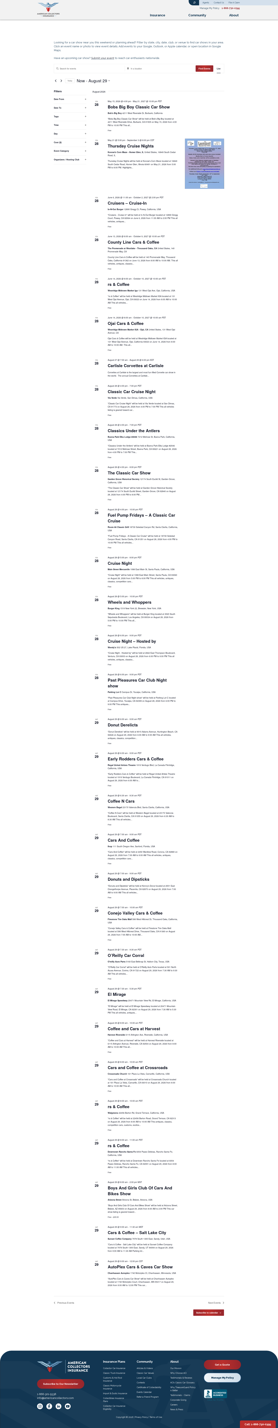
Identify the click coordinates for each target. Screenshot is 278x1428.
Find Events (204, 68)
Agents (206, 2)
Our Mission (175, 1368)
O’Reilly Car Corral (126, 955)
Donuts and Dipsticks (128, 879)
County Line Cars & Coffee (133, 242)
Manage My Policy (209, 8)
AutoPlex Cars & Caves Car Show (140, 1267)
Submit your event (102, 58)
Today (69, 80)
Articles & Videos (145, 1368)
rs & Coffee (118, 284)
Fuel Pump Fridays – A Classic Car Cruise (141, 518)
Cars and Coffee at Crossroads (138, 1067)
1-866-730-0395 (231, 8)
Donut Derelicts (123, 725)
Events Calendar (144, 1392)
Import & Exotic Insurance (115, 1393)
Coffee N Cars (121, 801)
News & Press (176, 1409)
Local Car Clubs (144, 1378)
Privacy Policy (141, 1417)
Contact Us (219, 2)
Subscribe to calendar (207, 1312)
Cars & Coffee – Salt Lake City (137, 1232)
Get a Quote (222, 1364)
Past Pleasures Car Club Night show (137, 683)
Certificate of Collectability (149, 1387)
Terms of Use (156, 1417)
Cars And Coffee (124, 840)
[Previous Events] (55, 80)
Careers (174, 1405)
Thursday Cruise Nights (131, 146)
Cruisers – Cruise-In (127, 203)
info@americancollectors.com (55, 1398)
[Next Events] (61, 80)
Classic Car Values (145, 1373)
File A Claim (234, 2)
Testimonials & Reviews (181, 1378)
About (234, 15)
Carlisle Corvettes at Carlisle (136, 365)
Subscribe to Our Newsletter (60, 1383)
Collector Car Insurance (114, 1368)
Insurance (157, 15)
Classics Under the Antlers (134, 430)
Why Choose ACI (178, 1373)
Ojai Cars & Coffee (126, 323)
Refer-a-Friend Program (148, 1397)
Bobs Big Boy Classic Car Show (139, 107)
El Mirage (117, 994)
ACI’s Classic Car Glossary (182, 1382)
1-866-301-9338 (46, 1394)
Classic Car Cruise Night (132, 391)
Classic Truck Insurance (114, 1373)
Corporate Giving (178, 1400)
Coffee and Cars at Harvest (134, 1029)
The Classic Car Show (129, 473)
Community (197, 15)
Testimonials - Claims (180, 1395)
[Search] (194, 2)
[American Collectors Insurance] (48, 9)
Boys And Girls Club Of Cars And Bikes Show (140, 1191)
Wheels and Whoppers (129, 602)
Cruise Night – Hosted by (132, 641)
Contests (141, 1382)
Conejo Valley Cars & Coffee (135, 913)
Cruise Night (120, 563)
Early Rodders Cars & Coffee (136, 759)
